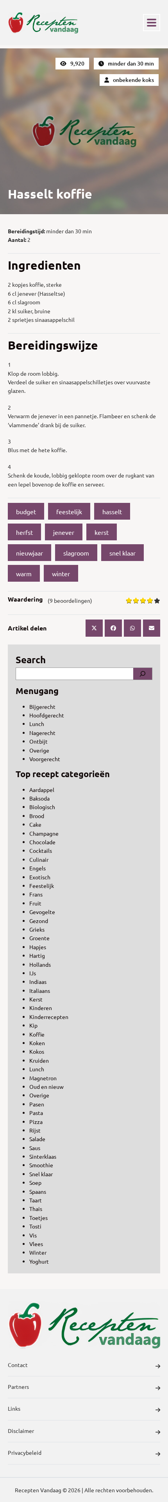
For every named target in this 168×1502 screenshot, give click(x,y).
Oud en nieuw (46, 1086)
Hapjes (37, 946)
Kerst (36, 999)
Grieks (37, 929)
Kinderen (40, 1007)
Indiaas (37, 981)
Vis (33, 1235)
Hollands (40, 964)
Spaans (37, 1191)
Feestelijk (41, 885)
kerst (102, 532)
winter (61, 573)
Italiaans (39, 990)
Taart (35, 1200)
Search (31, 659)
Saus (34, 1147)
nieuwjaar (29, 553)
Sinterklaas (42, 1156)
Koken (37, 1042)
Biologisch (42, 806)
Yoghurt (39, 1261)
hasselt (112, 511)
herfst (24, 532)
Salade (37, 1138)
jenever (63, 532)
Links (14, 1408)
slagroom (76, 553)
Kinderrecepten (48, 1016)
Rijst (35, 1130)
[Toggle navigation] (151, 22)
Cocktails (40, 850)
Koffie (37, 1034)
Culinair (38, 859)
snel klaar (122, 553)
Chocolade (42, 841)
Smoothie (41, 1164)
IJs (32, 972)
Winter (37, 1252)
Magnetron (43, 1077)
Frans (36, 894)
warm (24, 573)
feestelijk (69, 511)
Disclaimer (21, 1430)
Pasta (36, 1112)
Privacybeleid (24, 1452)
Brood (36, 815)
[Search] (142, 674)
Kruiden (39, 1060)
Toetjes (38, 1217)
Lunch (36, 723)
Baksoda (39, 798)
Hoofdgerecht (46, 715)
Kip (33, 1025)
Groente (39, 937)
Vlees (36, 1243)
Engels (37, 868)
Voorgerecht (44, 758)
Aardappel (41, 789)
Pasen (36, 1104)
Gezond (38, 920)
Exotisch (39, 877)
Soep (35, 1182)
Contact (18, 1364)
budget (26, 511)
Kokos (36, 1051)
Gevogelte (42, 911)
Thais (35, 1208)
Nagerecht (42, 732)
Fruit (35, 903)
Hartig (37, 955)
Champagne (44, 833)
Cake (35, 824)
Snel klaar (41, 1173)
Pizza (36, 1121)
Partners (18, 1386)
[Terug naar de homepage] (43, 23)
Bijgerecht (42, 706)
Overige (39, 750)
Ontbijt (38, 741)
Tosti (35, 1226)
